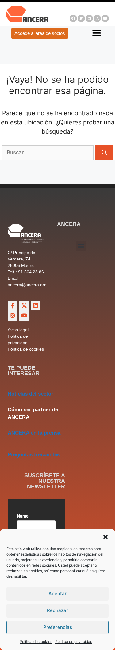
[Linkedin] (89, 18)
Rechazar (57, 610)
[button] (105, 537)
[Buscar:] (48, 152)
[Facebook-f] (12, 305)
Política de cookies (36, 641)
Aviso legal (18, 329)
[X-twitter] (24, 305)
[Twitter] (81, 18)
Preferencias (57, 627)
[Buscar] (104, 152)
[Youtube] (105, 18)
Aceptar (57, 593)
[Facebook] (73, 18)
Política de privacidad (73, 641)
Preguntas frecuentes (34, 455)
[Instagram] (97, 18)
